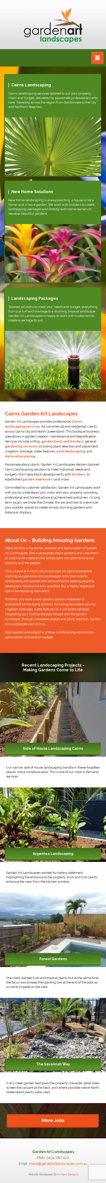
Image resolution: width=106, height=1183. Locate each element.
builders (79, 474)
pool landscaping (70, 451)
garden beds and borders (62, 441)
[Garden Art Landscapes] (53, 24)
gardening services (21, 446)
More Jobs (53, 1120)
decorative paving (20, 456)
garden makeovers (38, 479)
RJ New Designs (67, 1174)
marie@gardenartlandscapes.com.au (58, 1164)
